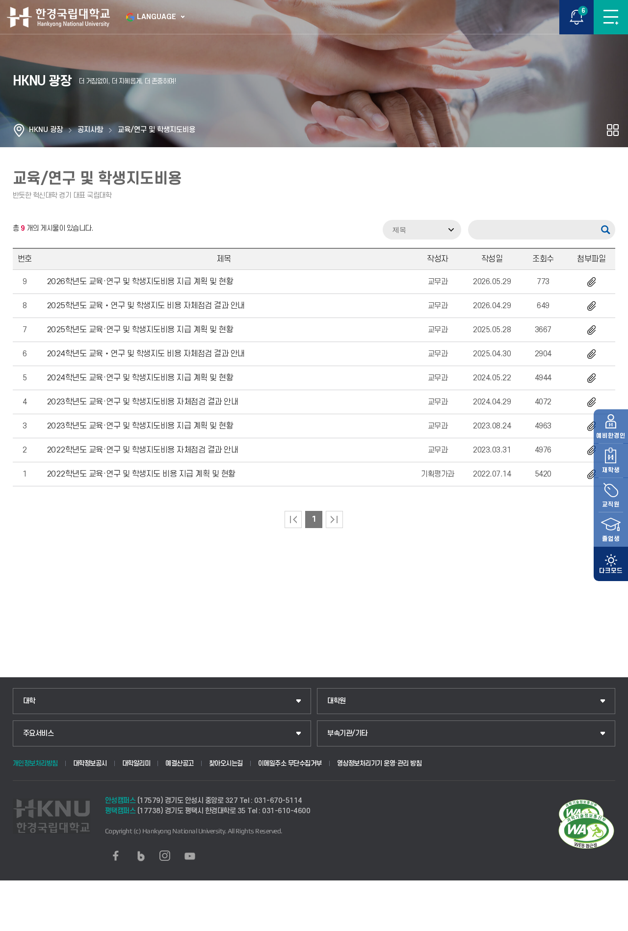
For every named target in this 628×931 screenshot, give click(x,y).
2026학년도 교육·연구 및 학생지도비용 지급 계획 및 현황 (140, 281)
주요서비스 (38, 733)
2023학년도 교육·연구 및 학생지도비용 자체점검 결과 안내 (142, 402)
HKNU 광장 (46, 130)
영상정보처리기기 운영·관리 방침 (379, 763)
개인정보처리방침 (35, 763)
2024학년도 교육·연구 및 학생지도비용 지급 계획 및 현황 (140, 377)
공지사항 (90, 130)
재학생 (611, 470)
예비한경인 (611, 435)
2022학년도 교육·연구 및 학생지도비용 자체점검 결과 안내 (142, 450)
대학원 (336, 701)
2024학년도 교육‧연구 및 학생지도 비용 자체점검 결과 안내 (146, 353)
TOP (611, 923)
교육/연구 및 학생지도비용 (156, 130)
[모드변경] (611, 564)
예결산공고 (179, 763)
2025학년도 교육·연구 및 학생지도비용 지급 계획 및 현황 (140, 329)
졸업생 (611, 538)
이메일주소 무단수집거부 (290, 763)
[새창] (116, 856)
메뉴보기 (611, 17)
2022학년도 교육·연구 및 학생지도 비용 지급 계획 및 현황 (141, 474)
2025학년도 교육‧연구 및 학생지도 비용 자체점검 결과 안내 (146, 305)
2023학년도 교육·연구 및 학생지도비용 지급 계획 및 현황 (140, 426)
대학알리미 (136, 763)
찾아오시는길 (226, 763)
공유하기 (613, 130)
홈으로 (19, 130)
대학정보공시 (90, 763)
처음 (293, 519)
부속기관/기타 (347, 733)
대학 (29, 701)
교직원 (611, 504)
